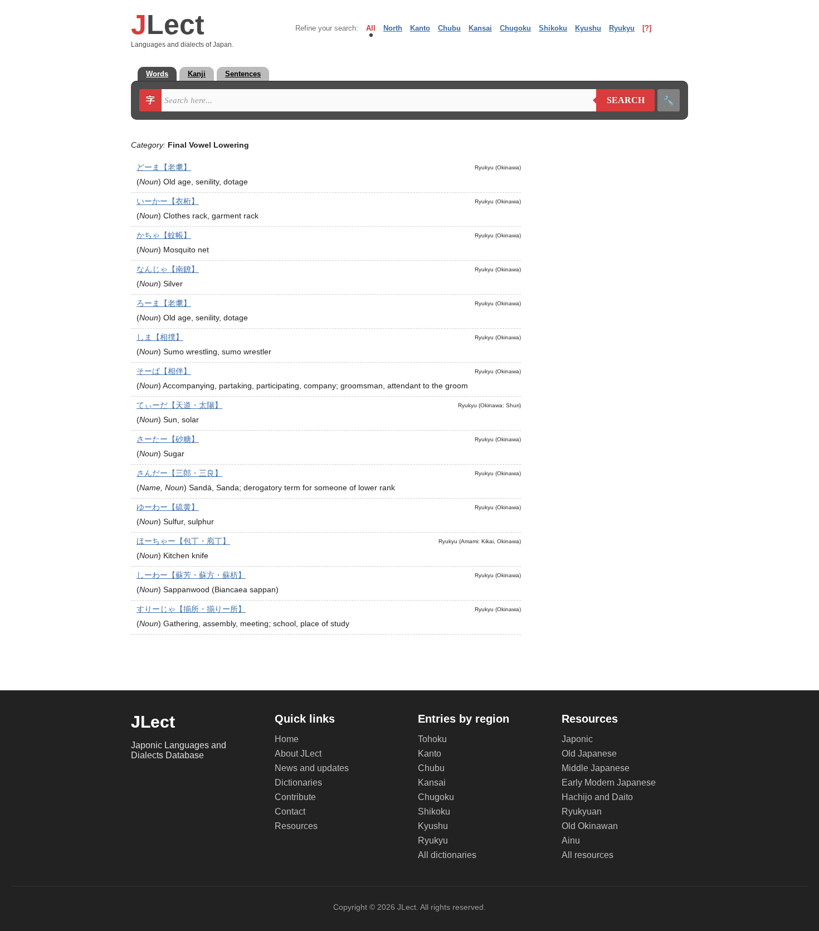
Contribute (295, 797)
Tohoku (432, 739)
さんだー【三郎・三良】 (179, 473)
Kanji (197, 74)
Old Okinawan (590, 826)
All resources (587, 855)
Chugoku (515, 28)
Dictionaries (298, 782)
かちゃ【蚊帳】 (163, 235)
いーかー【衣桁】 (167, 201)
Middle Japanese (596, 768)
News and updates (312, 768)
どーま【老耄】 (163, 167)
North (392, 28)
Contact (290, 811)
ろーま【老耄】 (163, 303)
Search (620, 100)
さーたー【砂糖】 (167, 439)
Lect (167, 24)
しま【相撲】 (159, 337)
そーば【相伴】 (163, 371)
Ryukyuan (582, 811)
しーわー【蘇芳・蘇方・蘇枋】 (191, 575)
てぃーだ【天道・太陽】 (179, 405)
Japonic (577, 739)
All (371, 28)
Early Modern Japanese (609, 782)
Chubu (449, 28)
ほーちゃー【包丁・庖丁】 (183, 541)
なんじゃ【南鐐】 (167, 269)
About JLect (298, 753)
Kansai (480, 28)
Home (287, 739)
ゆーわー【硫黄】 (167, 507)
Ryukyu (622, 28)
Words (157, 74)
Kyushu (588, 28)
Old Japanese (589, 753)
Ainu (571, 840)
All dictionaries (447, 855)
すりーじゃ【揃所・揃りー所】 (191, 609)
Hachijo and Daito (597, 797)
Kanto (420, 28)
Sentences (243, 74)
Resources (296, 826)
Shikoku (553, 28)
